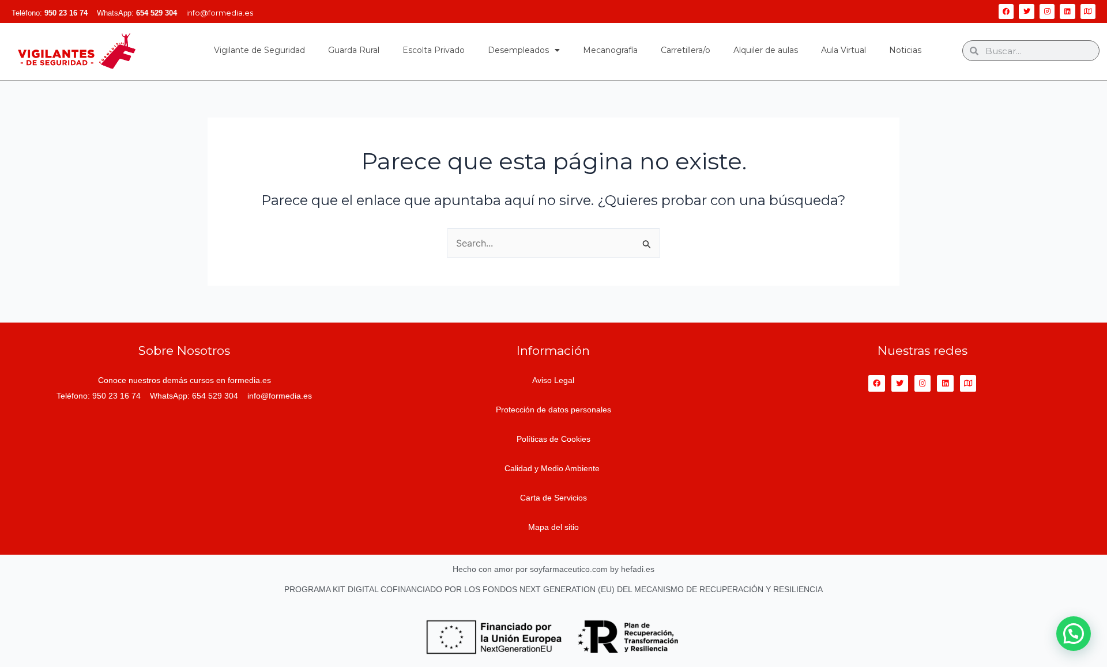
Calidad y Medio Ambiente (553, 468)
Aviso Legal (553, 380)
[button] (1073, 633)
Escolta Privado (433, 50)
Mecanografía (610, 50)
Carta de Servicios (553, 497)
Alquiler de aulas (765, 50)
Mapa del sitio (553, 527)
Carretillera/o (685, 50)
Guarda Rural (353, 50)
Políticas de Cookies (553, 439)
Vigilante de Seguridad (259, 50)
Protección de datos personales (553, 409)
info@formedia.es (219, 12)
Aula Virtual (843, 50)
